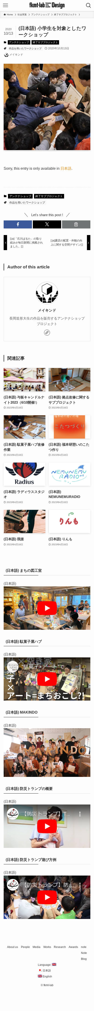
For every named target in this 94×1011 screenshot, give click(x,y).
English (47, 976)
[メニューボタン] (5, 5)
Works (47, 947)
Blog (84, 959)
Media (36, 947)
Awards (73, 947)
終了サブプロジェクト (45, 42)
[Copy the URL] (76, 224)
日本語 (65, 168)
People (25, 947)
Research (60, 947)
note (83, 947)
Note (84, 953)
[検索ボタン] (88, 5)
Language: (45, 964)
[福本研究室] (47, 5)
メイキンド (47, 310)
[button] (18, 224)
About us (12, 947)
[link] (47, 333)
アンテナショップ (19, 42)
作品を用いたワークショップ (25, 48)
